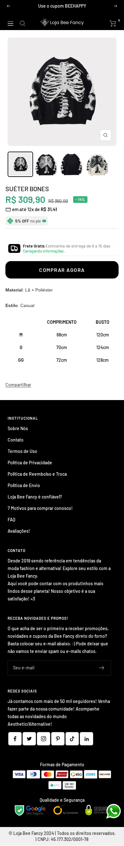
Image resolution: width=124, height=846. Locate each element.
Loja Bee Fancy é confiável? (35, 496)
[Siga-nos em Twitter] (29, 738)
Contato (16, 439)
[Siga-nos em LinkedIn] (86, 738)
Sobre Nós (18, 428)
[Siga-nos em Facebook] (15, 738)
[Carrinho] (113, 23)
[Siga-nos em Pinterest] (58, 738)
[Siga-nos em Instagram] (43, 738)
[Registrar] (102, 668)
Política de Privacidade (30, 462)
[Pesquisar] (22, 23)
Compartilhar (18, 384)
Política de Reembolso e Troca (37, 474)
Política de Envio (24, 485)
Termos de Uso (22, 451)
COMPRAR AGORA (62, 270)
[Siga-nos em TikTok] (72, 738)
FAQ (11, 519)
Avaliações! (19, 531)
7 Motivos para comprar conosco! (40, 508)
